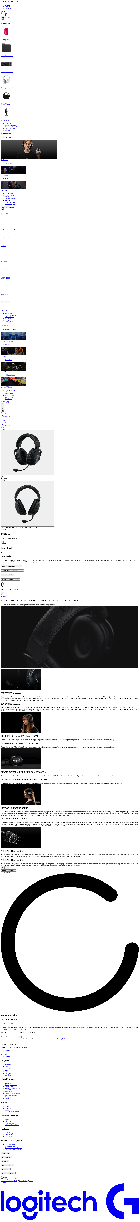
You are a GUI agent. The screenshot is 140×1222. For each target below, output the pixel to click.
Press (6, 1071)
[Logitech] (3, 15)
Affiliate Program (10, 1144)
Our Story (8, 1065)
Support (3, 11)
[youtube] (7, 1051)
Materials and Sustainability (9, 570)
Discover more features (8, 870)
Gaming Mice (9, 1083)
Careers (7, 1066)
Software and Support (7, 579)
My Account (8, 1136)
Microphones (8, 1091)
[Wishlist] (2, 406)
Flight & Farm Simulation (12, 1093)
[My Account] (2, 409)
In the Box (4, 575)
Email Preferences (10, 1134)
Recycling (8, 1075)
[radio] (1, 552)
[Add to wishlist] (2, 476)
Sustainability (9, 1073)
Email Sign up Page (10, 1133)
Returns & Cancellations (12, 1125)
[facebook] (5, 1051)
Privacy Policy (13, 1181)
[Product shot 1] (27, 452)
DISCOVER (5, 207)
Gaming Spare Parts (11, 1098)
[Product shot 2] (27, 504)
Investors (7, 1068)
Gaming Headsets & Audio (13, 1088)
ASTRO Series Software (12, 1112)
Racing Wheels (9, 1090)
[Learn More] (2, 593)
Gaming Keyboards (10, 1086)
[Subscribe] (20, 1037)
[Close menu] (2, 19)
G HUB (7, 1106)
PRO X (3, 420)
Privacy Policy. (61, 1039)
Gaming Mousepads (11, 1085)
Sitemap (31, 1181)
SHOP (3, 17)
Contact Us (8, 1121)
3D (4, 480)
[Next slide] (7, 867)
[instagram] (2, 1051)
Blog (6, 1070)
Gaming (3, 413)
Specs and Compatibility (8, 566)
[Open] (2, 411)
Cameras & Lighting (11, 1095)
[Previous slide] (3, 867)
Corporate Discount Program (13, 1148)
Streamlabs (8, 1108)
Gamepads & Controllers (12, 1097)
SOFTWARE (5, 402)
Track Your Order (10, 1123)
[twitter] (4, 1051)
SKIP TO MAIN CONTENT (10, 1)
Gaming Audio (5, 416)
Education (8, 8)
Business (7, 6)
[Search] (2, 404)
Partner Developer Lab (11, 1146)
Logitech (7, 5)
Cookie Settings (23, 1181)
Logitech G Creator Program (13, 1149)
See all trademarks (20, 1029)
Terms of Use (5, 1181)
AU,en (5, 13)
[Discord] (9, 1051)
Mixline (7, 1110)
